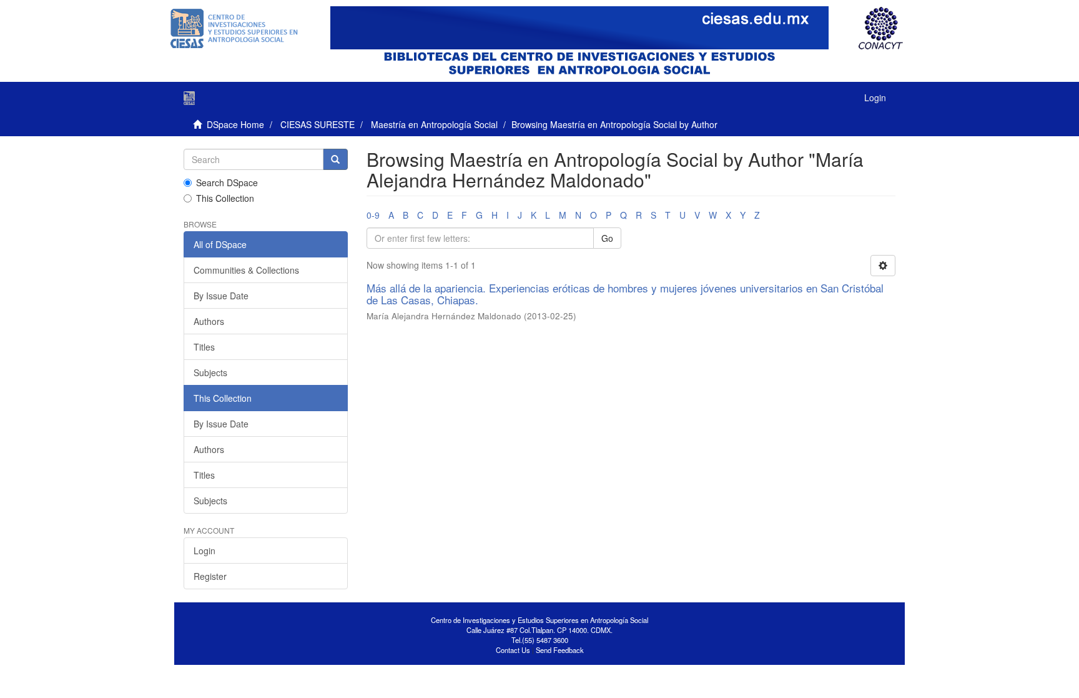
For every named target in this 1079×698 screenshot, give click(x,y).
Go (607, 238)
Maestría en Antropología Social (434, 124)
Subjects (210, 372)
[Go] (335, 159)
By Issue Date (221, 295)
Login (204, 550)
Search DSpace (227, 182)
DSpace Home (235, 124)
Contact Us (513, 650)
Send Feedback (560, 650)
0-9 (373, 215)
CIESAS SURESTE (317, 124)
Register (210, 576)
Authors (209, 321)
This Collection (225, 198)
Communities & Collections (246, 270)
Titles (204, 347)
